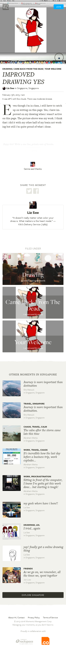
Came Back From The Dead (28, 68)
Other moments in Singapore (33, 374)
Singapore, (28, 88)
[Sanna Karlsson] (33, 164)
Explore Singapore (33, 595)
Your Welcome (53, 68)
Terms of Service (50, 617)
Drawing (7, 68)
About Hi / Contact (16, 617)
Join (58, 6)
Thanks (33, 150)
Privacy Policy (34, 617)
